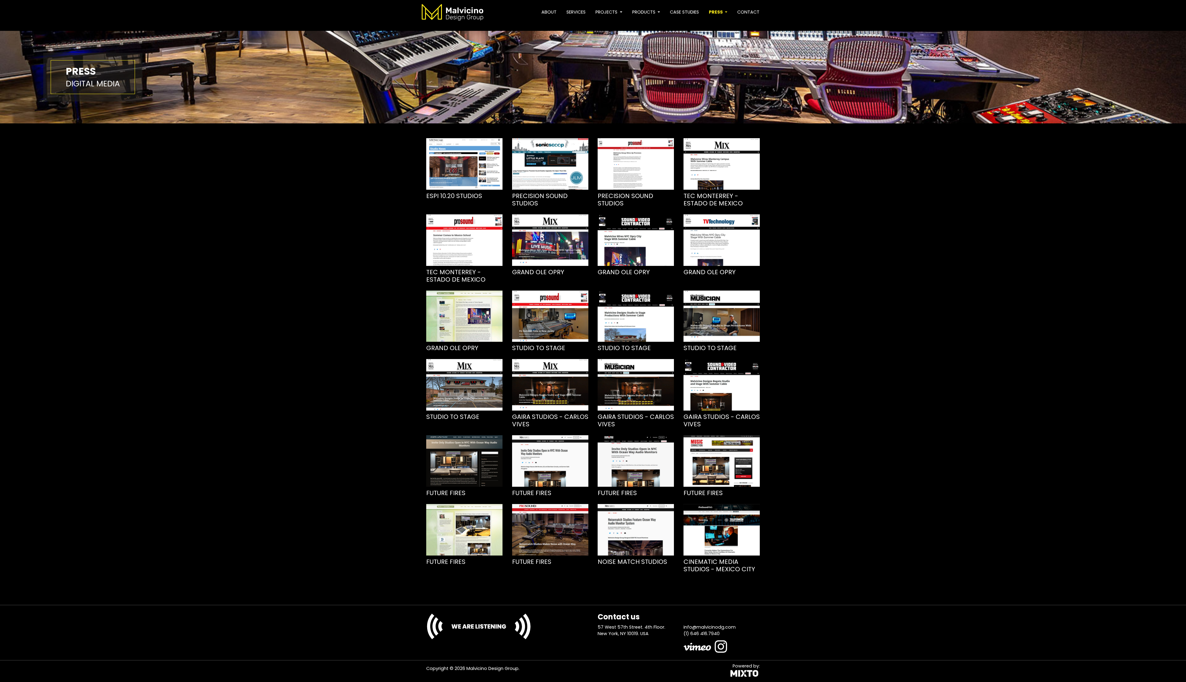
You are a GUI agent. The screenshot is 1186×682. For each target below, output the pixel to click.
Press (716, 12)
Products (644, 12)
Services (576, 12)
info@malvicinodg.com (709, 627)
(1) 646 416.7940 (701, 633)
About (549, 12)
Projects (607, 12)
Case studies (684, 12)
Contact (748, 12)
